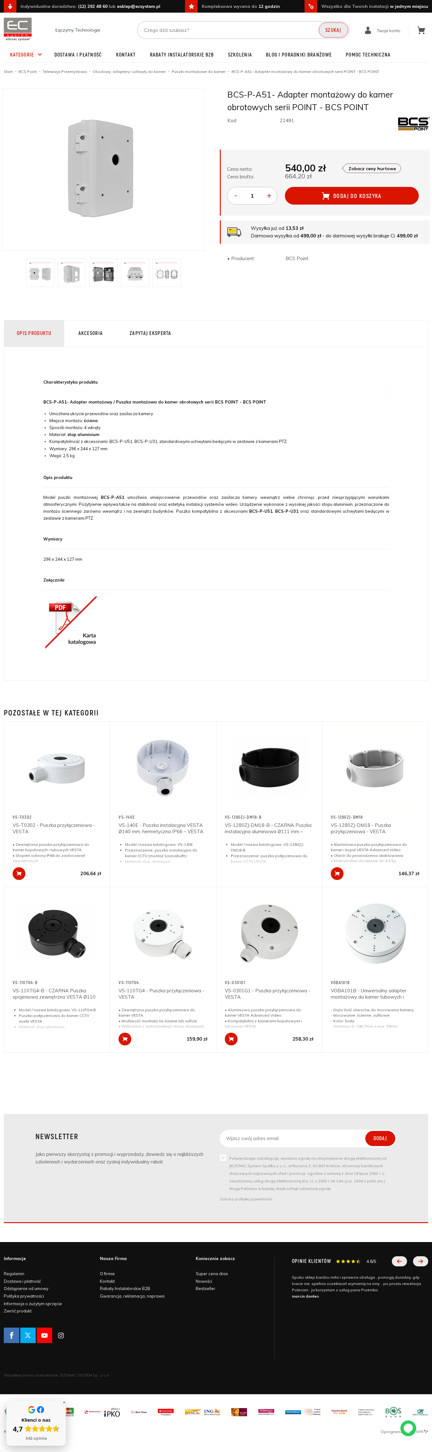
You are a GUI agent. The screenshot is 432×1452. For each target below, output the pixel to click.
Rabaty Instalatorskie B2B (182, 55)
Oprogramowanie (398, 1431)
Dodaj (380, 1138)
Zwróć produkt (18, 1310)
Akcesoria (90, 333)
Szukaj (333, 30)
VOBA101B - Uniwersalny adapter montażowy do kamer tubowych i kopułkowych (368, 997)
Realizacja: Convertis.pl (25, 1431)
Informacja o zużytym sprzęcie (33, 1303)
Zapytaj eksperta (150, 333)
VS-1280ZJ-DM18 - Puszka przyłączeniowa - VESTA (361, 828)
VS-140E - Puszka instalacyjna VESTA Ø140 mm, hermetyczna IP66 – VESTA (161, 828)
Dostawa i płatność (78, 55)
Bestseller (205, 1288)
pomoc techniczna (368, 55)
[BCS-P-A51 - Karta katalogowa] (71, 621)
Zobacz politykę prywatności (246, 1199)
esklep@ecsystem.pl (138, 6)
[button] (399, 1261)
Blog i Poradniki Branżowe (299, 55)
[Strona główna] (18, 29)
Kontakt (126, 55)
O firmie (107, 1273)
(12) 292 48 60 (93, 6)
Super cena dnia (212, 1273)
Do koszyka (19, 873)
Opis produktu (34, 333)
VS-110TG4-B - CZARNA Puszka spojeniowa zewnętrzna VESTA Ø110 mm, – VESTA (54, 997)
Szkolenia (240, 55)
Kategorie (22, 55)
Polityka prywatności (24, 1296)
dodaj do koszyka (357, 196)
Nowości (204, 1281)
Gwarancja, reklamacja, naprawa (132, 1296)
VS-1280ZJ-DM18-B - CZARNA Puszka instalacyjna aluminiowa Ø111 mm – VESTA (268, 831)
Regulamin (14, 1273)
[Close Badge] (64, 1402)
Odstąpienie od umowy (26, 1288)
